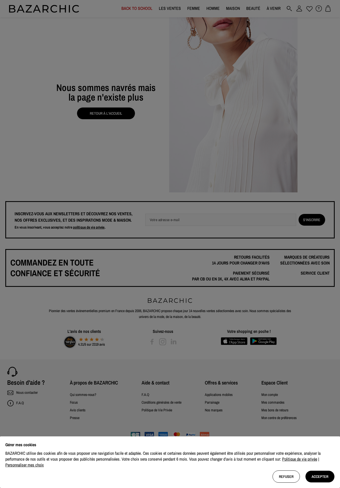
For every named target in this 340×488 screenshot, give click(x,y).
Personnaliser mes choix (24, 465)
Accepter (320, 476)
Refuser (286, 476)
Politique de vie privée (299, 459)
